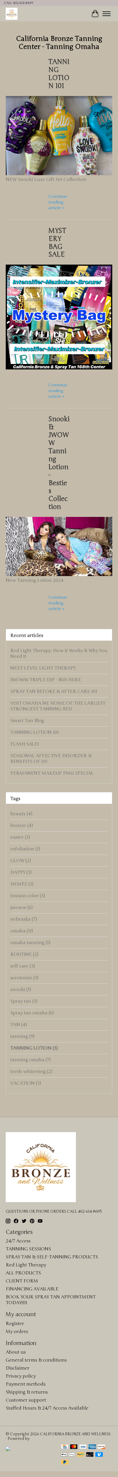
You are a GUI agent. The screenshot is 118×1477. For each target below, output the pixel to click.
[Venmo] (99, 1455)
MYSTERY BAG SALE (57, 243)
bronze (21, 825)
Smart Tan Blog (27, 720)
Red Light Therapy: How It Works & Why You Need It (58, 653)
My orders (17, 1331)
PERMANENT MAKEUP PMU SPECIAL (52, 773)
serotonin (24, 978)
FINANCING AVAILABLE (32, 1289)
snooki (20, 989)
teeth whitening (31, 1071)
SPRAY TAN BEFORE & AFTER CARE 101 (53, 691)
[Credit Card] (64, 1447)
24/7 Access (18, 1241)
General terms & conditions (36, 1360)
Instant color (27, 896)
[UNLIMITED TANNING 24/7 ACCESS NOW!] (30, 1461)
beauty (21, 814)
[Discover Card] (101, 1447)
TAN (18, 1025)
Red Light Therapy (26, 1265)
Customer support (26, 1400)
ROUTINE (24, 954)
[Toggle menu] (106, 13)
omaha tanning (30, 943)
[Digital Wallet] (68, 1455)
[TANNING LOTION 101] (59, 174)
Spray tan (24, 1001)
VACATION (25, 1083)
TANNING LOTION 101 (59, 74)
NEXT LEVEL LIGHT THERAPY (43, 668)
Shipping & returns (27, 1392)
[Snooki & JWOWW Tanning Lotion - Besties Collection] (59, 574)
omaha (21, 931)
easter (20, 837)
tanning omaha (30, 1060)
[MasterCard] (74, 1447)
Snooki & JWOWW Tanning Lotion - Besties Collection (59, 463)
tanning (22, 1036)
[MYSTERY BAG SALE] (59, 368)
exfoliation (25, 849)
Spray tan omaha (32, 1013)
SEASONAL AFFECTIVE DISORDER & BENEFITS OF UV (51, 758)
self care (22, 966)
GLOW (20, 861)
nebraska (23, 919)
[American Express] (92, 1447)
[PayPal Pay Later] (64, 1463)
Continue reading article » (57, 202)
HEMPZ (22, 884)
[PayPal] (80, 1455)
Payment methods (26, 1384)
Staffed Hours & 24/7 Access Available (47, 1408)
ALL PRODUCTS (23, 1273)
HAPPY (21, 872)
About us (16, 1352)
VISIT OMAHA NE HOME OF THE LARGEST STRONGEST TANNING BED (57, 706)
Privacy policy (21, 1376)
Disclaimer (18, 1368)
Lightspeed (41, 1438)
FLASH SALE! (24, 744)
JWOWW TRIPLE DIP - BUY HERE (45, 680)
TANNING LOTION (34, 1048)
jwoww (21, 907)
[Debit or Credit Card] (90, 1455)
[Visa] (83, 1447)
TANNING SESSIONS (28, 1249)
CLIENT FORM (22, 1281)
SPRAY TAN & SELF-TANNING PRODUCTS (52, 1257)
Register (15, 1323)
